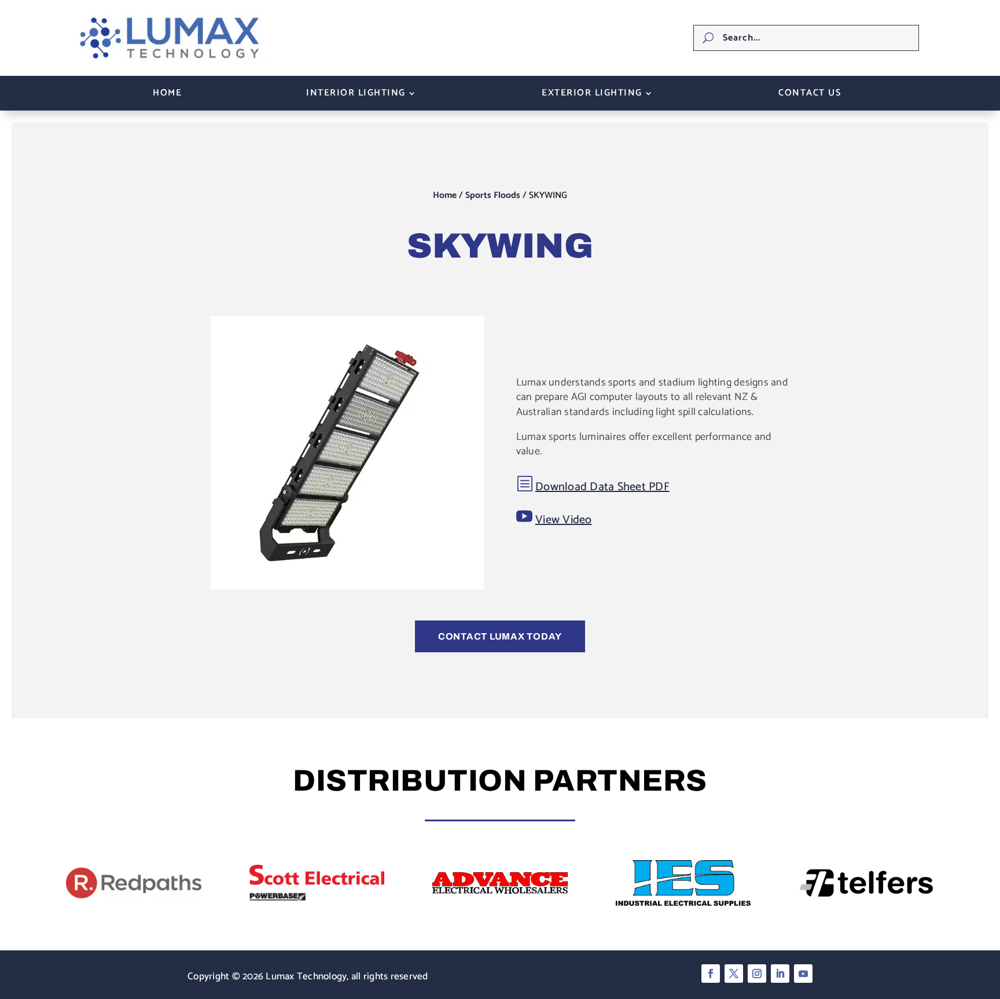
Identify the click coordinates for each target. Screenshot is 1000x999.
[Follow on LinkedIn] (780, 973)
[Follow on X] (734, 973)
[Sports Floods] (347, 586)
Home (167, 95)
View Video (563, 520)
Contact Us (809, 95)
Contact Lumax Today (500, 636)
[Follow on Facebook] (710, 973)
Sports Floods (492, 195)
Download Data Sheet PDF (602, 487)
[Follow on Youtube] (803, 973)
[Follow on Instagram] (757, 973)
